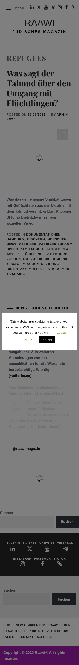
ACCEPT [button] (46, 339)
